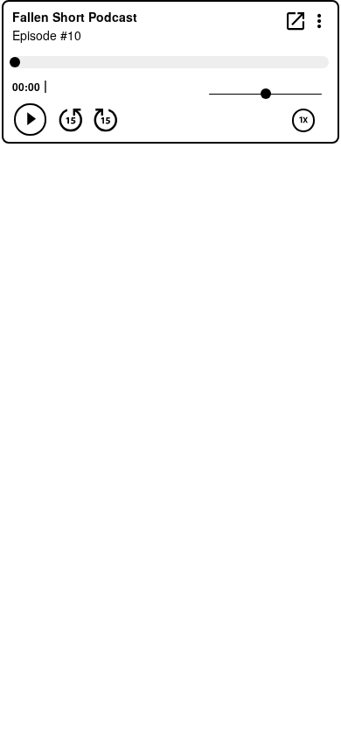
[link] (295, 20)
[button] (320, 20)
